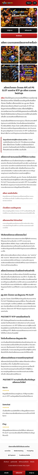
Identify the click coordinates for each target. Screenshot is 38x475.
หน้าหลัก (6, 473)
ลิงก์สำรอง (19, 36)
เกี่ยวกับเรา (6, 462)
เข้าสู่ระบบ (29, 3)
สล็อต (3, 98)
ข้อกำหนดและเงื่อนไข (23, 462)
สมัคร (34, 3)
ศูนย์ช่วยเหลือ (14, 462)
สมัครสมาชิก (28, 30)
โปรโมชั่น (32, 462)
